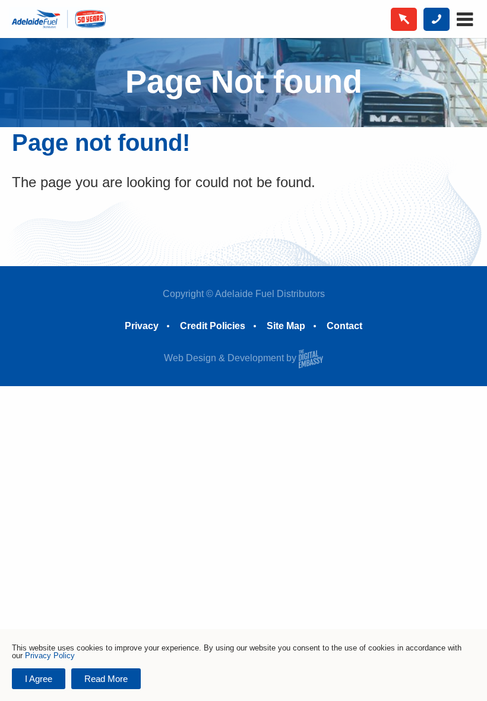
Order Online (404, 19)
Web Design (190, 358)
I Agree (38, 679)
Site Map (286, 326)
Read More (106, 679)
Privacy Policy (50, 655)
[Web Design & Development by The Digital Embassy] (311, 358)
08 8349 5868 (436, 19)
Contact (344, 326)
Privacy (142, 326)
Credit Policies (212, 326)
